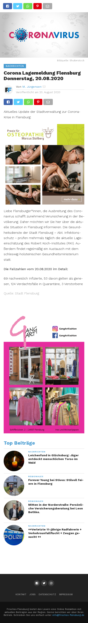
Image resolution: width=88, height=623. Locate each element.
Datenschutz (47, 594)
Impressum (66, 594)
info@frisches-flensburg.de (68, 615)
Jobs (32, 594)
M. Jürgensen (32, 86)
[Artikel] (44, 432)
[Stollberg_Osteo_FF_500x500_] (44, 203)
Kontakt (21, 594)
